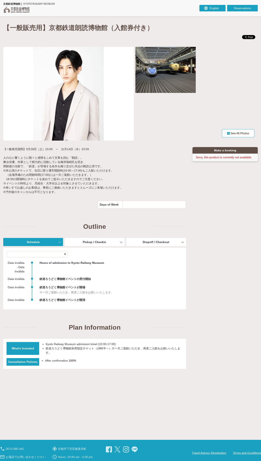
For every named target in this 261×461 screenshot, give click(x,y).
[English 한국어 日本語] (212, 8)
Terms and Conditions (247, 452)
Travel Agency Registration (209, 452)
